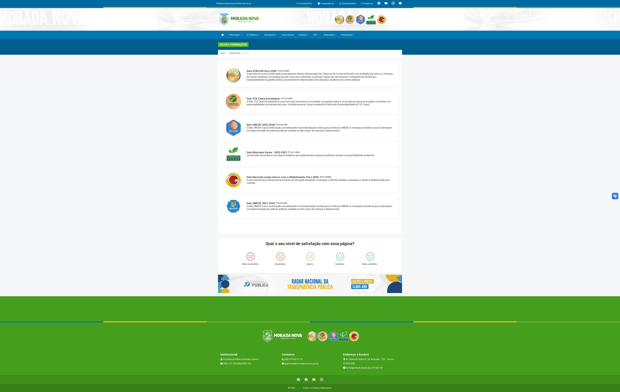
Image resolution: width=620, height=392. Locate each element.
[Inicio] (222, 35)
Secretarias (269, 35)
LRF (316, 35)
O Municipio (234, 35)
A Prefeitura (252, 35)
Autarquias (329, 35)
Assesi (298, 388)
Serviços (303, 35)
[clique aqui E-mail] (298, 379)
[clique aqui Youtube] (314, 379)
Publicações (347, 35)
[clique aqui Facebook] (306, 379)
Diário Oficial (288, 35)
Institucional (234, 53)
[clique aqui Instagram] (322, 379)
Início (223, 53)
